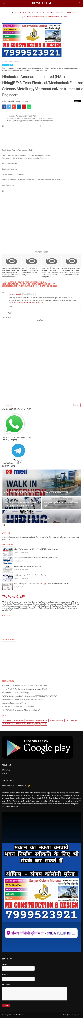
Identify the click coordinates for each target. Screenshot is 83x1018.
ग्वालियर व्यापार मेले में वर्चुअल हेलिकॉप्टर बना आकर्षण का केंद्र (18, 707)
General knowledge (56, 720)
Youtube (4, 773)
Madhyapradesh (8, 724)
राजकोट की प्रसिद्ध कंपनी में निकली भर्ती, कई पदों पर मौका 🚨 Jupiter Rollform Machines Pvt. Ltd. (41, 584)
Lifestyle (74, 720)
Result (37, 724)
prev (3, 525)
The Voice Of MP (41, 3)
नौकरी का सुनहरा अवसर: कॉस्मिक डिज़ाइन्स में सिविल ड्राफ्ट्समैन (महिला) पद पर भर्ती (36, 558)
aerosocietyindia (15, 294)
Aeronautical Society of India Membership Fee (28, 302)
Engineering (5, 64)
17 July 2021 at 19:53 (29, 294)
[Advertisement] (41, 388)
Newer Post (7, 405)
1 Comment (77, 101)
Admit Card (7, 720)
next (4, 525)
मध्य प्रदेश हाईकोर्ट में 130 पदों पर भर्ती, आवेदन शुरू (27, 566)
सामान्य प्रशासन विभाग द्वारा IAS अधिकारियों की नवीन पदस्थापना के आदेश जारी (22, 699)
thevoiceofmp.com (74, 1015)
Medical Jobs (20, 724)
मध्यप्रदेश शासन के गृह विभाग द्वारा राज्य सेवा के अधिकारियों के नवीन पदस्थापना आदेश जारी (25, 686)
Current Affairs (18, 720)
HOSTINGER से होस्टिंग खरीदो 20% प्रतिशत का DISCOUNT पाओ (45, 17)
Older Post (76, 405)
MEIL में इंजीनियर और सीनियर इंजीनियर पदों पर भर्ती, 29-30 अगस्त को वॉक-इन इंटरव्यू (37, 549)
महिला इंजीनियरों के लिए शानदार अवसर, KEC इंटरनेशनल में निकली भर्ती (20, 710)
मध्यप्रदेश (44, 724)
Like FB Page (6, 770)
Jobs (11, 64)
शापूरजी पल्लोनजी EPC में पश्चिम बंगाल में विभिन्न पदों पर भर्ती (30, 575)
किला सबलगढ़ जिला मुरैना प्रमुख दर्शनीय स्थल (14, 703)
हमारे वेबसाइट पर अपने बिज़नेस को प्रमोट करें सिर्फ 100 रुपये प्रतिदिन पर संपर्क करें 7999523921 (45, 13)
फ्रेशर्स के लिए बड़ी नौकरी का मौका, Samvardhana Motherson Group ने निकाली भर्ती (25, 689)
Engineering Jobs (42, 720)
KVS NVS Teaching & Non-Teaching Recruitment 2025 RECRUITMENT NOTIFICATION (29, 696)
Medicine (30, 724)
